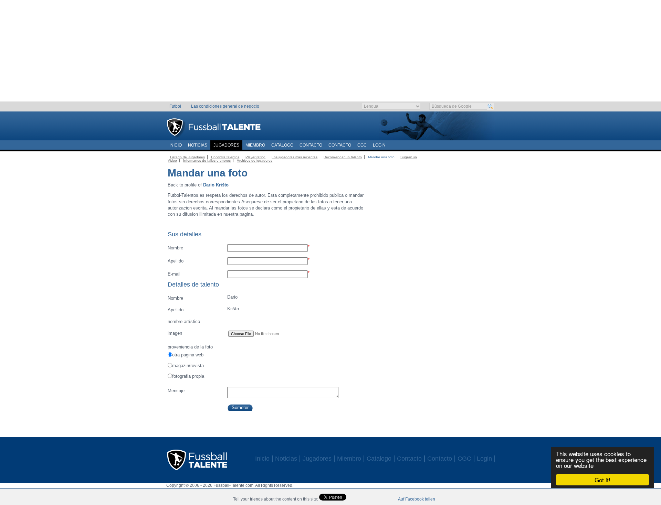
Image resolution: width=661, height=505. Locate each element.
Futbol (175, 106)
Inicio (175, 145)
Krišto (203, 309)
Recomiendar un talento (343, 157)
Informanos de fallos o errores (207, 160)
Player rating (255, 157)
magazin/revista (188, 365)
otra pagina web (187, 354)
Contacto (311, 145)
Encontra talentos (225, 157)
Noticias (197, 145)
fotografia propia (188, 376)
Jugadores (226, 145)
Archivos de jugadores (254, 160)
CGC (362, 145)
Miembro (255, 145)
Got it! (602, 479)
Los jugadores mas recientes (294, 157)
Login (379, 145)
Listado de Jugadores (187, 157)
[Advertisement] (330, 53)
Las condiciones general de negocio (225, 106)
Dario (202, 297)
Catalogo (282, 145)
